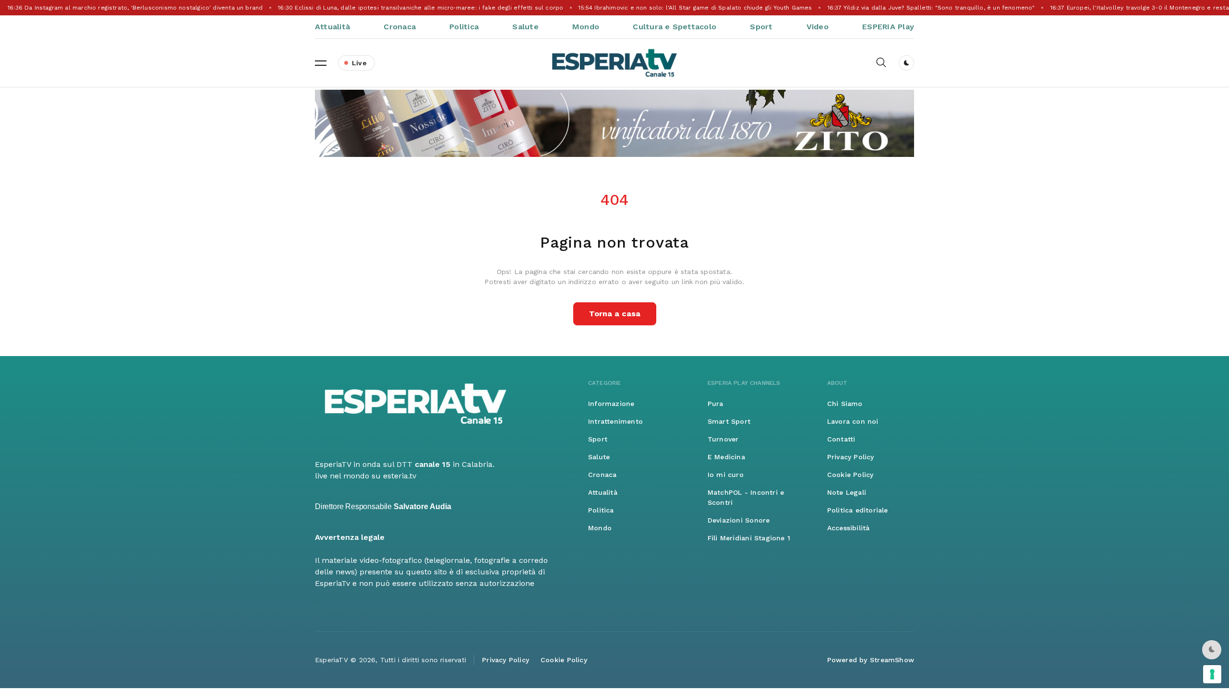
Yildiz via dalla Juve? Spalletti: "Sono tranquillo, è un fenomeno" (929, 7)
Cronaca (400, 26)
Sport (761, 26)
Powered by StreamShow (870, 660)
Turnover (723, 439)
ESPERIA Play (888, 26)
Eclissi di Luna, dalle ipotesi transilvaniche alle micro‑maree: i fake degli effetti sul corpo (419, 7)
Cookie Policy (850, 474)
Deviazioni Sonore (739, 520)
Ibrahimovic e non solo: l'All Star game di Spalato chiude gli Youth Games (693, 7)
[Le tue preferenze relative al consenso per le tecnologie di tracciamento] (1212, 674)
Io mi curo (726, 474)
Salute (525, 26)
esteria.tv (399, 475)
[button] (320, 63)
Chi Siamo (845, 403)
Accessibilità (848, 528)
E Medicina (726, 457)
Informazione (611, 403)
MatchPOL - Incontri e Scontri (746, 497)
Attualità (332, 26)
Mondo (585, 26)
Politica (464, 26)
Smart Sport (729, 421)
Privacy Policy (850, 457)
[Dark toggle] (906, 63)
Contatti (841, 439)
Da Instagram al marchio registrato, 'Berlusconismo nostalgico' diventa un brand (133, 7)
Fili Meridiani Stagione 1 (749, 538)
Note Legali (846, 492)
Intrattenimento (615, 421)
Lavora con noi (853, 421)
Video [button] (818, 26)
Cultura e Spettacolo (674, 26)
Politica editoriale (857, 510)
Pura (715, 403)
